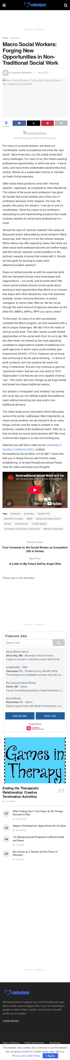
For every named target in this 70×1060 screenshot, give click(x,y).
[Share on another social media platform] (61, 123)
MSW (29, 518)
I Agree (50, 1055)
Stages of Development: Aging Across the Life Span (39, 825)
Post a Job (50, 715)
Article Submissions (34, 1042)
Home (5, 37)
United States (39, 523)
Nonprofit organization (48, 518)
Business (15, 37)
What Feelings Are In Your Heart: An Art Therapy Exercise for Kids (38, 812)
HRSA (32, 354)
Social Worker (13, 698)
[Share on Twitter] (33, 123)
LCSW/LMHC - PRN (16, 667)
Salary (7, 523)
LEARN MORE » (11, 1021)
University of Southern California (22, 528)
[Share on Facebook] (19, 123)
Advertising (54, 1042)
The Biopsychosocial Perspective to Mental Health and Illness (38, 838)
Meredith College (13, 518)
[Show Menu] (4, 5)
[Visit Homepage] (35, 5)
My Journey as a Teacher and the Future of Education (35, 853)
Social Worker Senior (17, 651)
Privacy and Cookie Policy (26, 1055)
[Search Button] (65, 5)
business (29, 513)
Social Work (21, 523)
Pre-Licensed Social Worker (21, 682)
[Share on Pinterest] (47, 123)
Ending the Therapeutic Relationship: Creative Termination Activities (21, 792)
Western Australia (53, 528)
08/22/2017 (43, 72)
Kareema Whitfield (21, 72)
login (13, 577)
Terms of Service (11, 1042)
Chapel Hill (44, 513)
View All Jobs (20, 715)
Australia (15, 513)
